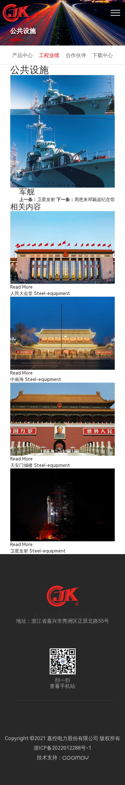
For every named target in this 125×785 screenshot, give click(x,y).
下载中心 (102, 55)
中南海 (17, 379)
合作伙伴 (76, 55)
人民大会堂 (21, 293)
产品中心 (22, 55)
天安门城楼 (21, 465)
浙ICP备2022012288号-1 (62, 748)
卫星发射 (37, 199)
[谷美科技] (75, 758)
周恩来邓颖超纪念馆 (85, 199)
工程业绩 (49, 55)
